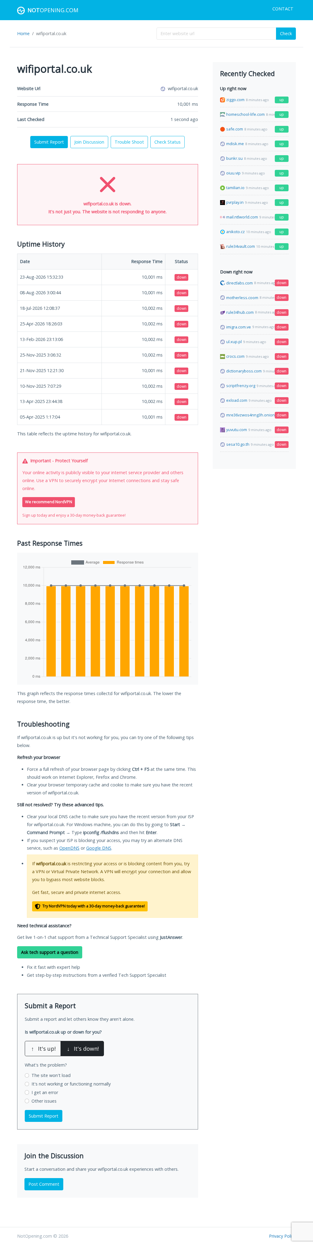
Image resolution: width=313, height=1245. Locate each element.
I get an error (44, 1092)
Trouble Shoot (129, 142)
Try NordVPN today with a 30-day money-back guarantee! (93, 906)
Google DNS (98, 848)
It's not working (71, 1084)
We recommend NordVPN (48, 501)
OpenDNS (69, 848)
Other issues (44, 1101)
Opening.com (53, 10)
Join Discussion (89, 142)
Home (23, 33)
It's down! (83, 1048)
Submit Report (49, 142)
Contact (282, 9)
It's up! (43, 1048)
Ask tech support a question (49, 952)
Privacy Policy (282, 1236)
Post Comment (43, 1184)
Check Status (167, 142)
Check (286, 33)
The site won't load (51, 1075)
